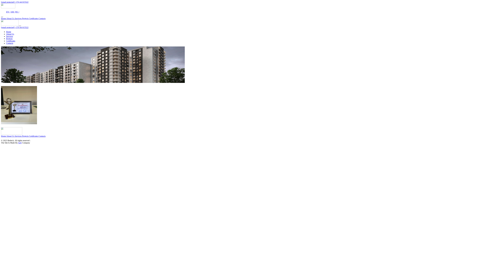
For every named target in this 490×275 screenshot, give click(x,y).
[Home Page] (8, 7)
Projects (25, 18)
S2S (20, 143)
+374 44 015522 (21, 2)
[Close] (20, 25)
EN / (8, 12)
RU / (17, 12)
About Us (10, 18)
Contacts (42, 18)
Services (18, 18)
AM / (12, 12)
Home (3, 18)
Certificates (34, 18)
